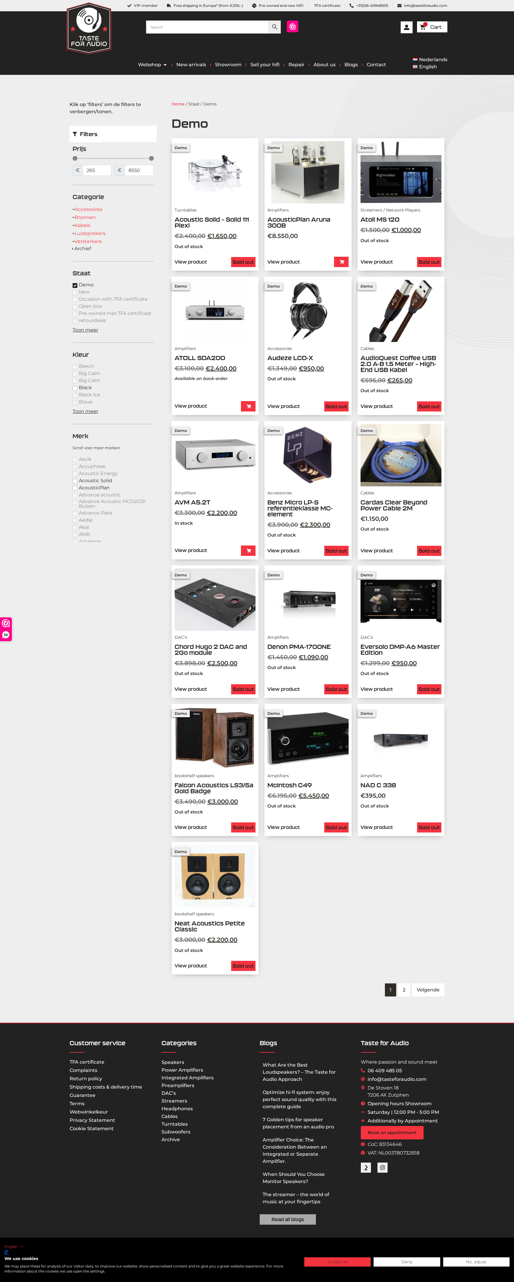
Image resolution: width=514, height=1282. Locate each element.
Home (178, 104)
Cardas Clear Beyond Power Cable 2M (394, 505)
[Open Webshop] (165, 64)
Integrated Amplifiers (188, 1078)
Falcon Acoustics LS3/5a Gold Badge (214, 788)
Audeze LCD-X (291, 357)
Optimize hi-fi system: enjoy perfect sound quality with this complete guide (299, 1099)
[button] (341, 262)
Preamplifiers (178, 1085)
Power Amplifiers (182, 1070)
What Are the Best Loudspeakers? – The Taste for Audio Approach (299, 1072)
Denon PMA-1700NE (299, 646)
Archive (171, 1139)
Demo (181, 147)
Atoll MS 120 (380, 219)
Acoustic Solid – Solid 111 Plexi (212, 222)
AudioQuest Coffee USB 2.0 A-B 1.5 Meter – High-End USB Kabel (398, 363)
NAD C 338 (378, 785)
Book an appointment (392, 1132)
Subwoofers (176, 1132)
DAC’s (169, 1093)
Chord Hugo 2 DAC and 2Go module (211, 649)
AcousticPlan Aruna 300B (298, 222)
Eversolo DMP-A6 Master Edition (400, 649)
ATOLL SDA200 (200, 357)
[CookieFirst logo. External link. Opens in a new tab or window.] (6, 1252)
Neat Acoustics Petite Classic (210, 926)
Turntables (175, 1124)
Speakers (173, 1062)
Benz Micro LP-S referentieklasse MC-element (300, 508)
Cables (170, 1116)
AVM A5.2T (192, 502)
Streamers (174, 1101)
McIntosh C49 (289, 785)
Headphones (177, 1108)
